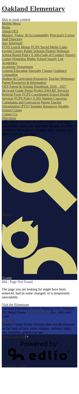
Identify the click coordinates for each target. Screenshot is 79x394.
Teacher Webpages (61, 79)
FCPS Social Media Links (49, 47)
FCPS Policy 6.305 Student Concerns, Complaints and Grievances (34, 100)
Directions (9, 118)
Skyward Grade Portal (17, 90)
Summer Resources (44, 106)
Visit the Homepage (15, 304)
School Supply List (50, 59)
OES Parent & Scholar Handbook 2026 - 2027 (34, 86)
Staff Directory (12, 39)
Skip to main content (16, 19)
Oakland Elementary (33, 9)
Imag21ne (9, 320)
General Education (15, 71)
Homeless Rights (24, 59)
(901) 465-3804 (38, 312)
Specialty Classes (40, 71)
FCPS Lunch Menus (16, 47)
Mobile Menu (11, 23)
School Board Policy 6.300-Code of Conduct (33, 55)
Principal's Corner (62, 35)
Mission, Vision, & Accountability (25, 35)
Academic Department (17, 67)
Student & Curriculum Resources (25, 79)
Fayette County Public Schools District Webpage (35, 51)
